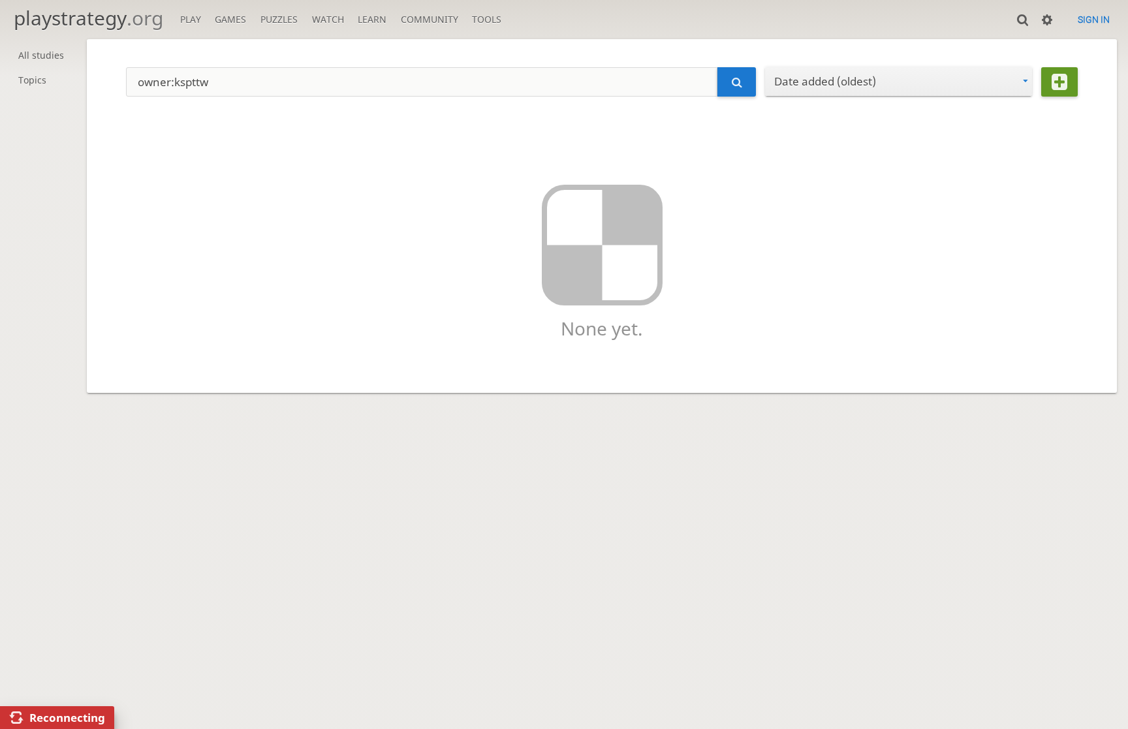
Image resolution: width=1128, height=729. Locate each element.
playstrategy (88, 18)
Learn (372, 19)
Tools (486, 19)
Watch (328, 19)
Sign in (1094, 19)
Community (429, 19)
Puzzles (279, 19)
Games (230, 19)
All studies (41, 55)
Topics (32, 80)
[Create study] (1059, 82)
